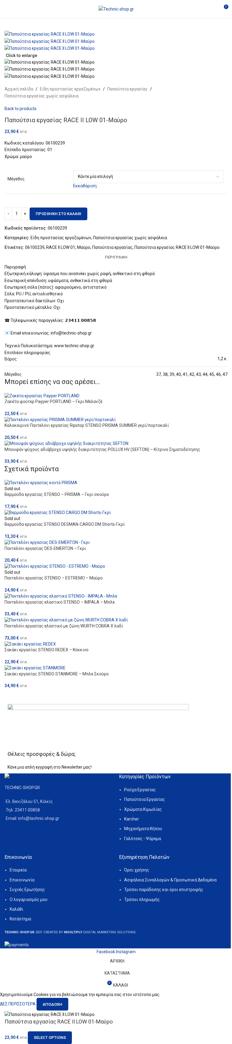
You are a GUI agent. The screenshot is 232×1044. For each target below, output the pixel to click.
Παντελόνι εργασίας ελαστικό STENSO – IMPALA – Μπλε (60, 602)
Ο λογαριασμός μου (28, 899)
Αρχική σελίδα (19, 89)
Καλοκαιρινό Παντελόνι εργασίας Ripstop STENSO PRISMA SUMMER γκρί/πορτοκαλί (87, 425)
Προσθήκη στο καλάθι (58, 213)
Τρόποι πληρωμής (142, 899)
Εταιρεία (18, 870)
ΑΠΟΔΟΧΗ (52, 1004)
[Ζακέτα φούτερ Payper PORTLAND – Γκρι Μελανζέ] (116, 396)
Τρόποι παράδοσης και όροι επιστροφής (163, 889)
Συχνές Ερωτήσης (27, 889)
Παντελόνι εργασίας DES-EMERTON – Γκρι (45, 548)
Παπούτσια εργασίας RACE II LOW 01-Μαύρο (177, 247)
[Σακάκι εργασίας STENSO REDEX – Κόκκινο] (116, 644)
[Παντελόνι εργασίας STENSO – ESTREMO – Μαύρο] (116, 566)
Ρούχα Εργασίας (140, 789)
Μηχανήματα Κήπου (143, 828)
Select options (50, 1037)
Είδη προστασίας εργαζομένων (70, 89)
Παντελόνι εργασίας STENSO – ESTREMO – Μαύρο (54, 578)
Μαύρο (83, 247)
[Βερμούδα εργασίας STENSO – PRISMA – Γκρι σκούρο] (116, 483)
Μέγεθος (16, 178)
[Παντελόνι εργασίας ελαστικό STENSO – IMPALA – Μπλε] (116, 596)
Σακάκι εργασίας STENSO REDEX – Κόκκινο (47, 649)
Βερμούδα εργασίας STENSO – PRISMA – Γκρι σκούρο (57, 494)
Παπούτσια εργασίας (127, 89)
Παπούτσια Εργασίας (144, 799)
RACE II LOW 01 (60, 247)
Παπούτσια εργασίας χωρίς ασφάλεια (42, 96)
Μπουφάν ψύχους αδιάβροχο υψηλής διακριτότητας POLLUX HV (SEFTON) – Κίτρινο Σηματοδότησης (102, 449)
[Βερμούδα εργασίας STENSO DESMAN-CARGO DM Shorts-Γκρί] (116, 513)
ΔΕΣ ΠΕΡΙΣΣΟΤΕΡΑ (18, 1003)
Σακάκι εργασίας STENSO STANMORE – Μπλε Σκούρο (57, 673)
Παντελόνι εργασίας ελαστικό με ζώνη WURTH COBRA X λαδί (64, 626)
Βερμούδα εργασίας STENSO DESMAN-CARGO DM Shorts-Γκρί (65, 524)
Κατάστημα (20, 918)
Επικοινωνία (22, 879)
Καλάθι (16, 909)
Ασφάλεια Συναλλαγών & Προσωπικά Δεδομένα (170, 879)
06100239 (34, 247)
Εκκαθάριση (85, 185)
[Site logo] (116, 8)
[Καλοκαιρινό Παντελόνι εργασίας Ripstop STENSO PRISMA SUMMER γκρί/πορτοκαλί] (116, 420)
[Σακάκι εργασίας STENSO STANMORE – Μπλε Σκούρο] (116, 668)
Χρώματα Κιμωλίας (143, 809)
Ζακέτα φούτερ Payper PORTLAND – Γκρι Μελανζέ (53, 401)
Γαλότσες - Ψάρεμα (142, 838)
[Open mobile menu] (7, 9)
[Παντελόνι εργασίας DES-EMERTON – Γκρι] (116, 542)
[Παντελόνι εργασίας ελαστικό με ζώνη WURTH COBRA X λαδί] (116, 620)
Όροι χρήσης (136, 870)
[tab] (116, 257)
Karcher (131, 819)
